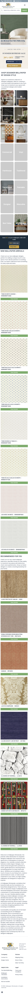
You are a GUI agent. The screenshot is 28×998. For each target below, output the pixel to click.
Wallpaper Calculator (4, 973)
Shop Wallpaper (14, 66)
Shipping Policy (19, 957)
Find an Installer (5, 981)
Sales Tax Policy (19, 963)
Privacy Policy (19, 974)
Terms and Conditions (18, 971)
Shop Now (14, 247)
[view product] (14, 279)
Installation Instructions (4, 978)
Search (24, 10)
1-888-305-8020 (7, 1)
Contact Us (18, 1)
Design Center (5, 960)
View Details (14, 299)
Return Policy (18, 960)
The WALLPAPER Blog (6, 970)
